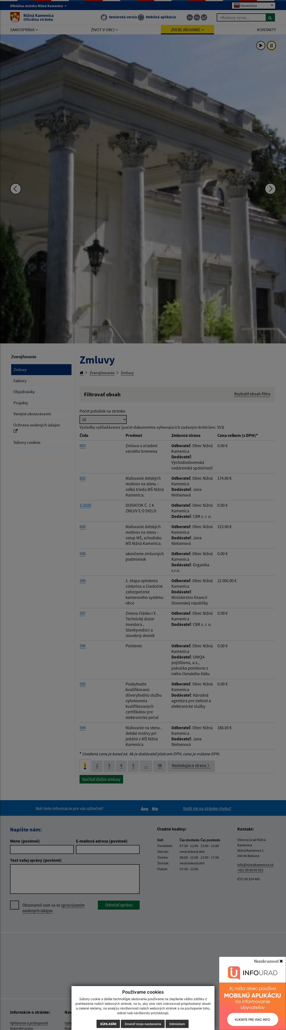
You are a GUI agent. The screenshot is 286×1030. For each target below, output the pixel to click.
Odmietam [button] (177, 1024)
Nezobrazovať (267, 961)
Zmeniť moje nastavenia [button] (142, 1024)
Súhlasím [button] (108, 1024)
